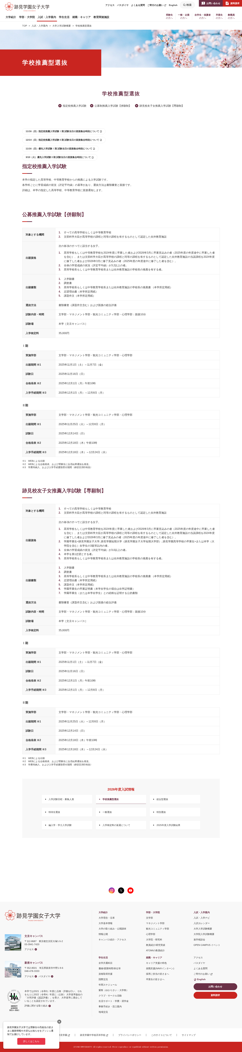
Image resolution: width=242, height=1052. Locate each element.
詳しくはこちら (31, 1041)
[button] (11, 17)
